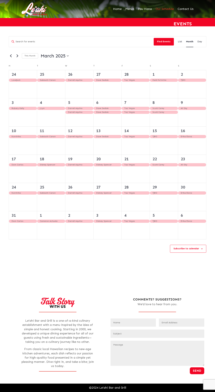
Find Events (163, 41)
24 (14, 74)
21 (126, 158)
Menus (129, 9)
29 (155, 187)
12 (70, 130)
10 (14, 130)
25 (42, 74)
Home (117, 9)
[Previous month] (11, 56)
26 (70, 74)
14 (126, 130)
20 (98, 158)
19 (70, 158)
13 (98, 130)
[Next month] (17, 56)
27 (98, 74)
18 (42, 158)
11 (42, 130)
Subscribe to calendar (186, 248)
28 (126, 74)
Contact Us (186, 9)
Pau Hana (145, 9)
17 (14, 158)
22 (155, 158)
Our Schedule (165, 9)
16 (183, 130)
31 (14, 215)
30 (183, 187)
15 (155, 130)
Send (197, 371)
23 (183, 158)
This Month (30, 56)
